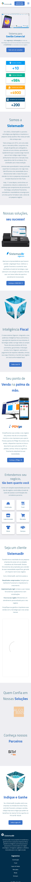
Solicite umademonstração (19, 3)
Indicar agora (15, 822)
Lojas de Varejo (15, 866)
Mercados (15, 869)
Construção (15, 860)
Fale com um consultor (16, 50)
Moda (15, 873)
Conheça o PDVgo (14, 460)
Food (15, 863)
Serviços (15, 876)
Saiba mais (14, 364)
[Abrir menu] (28, 3)
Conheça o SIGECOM (15, 283)
